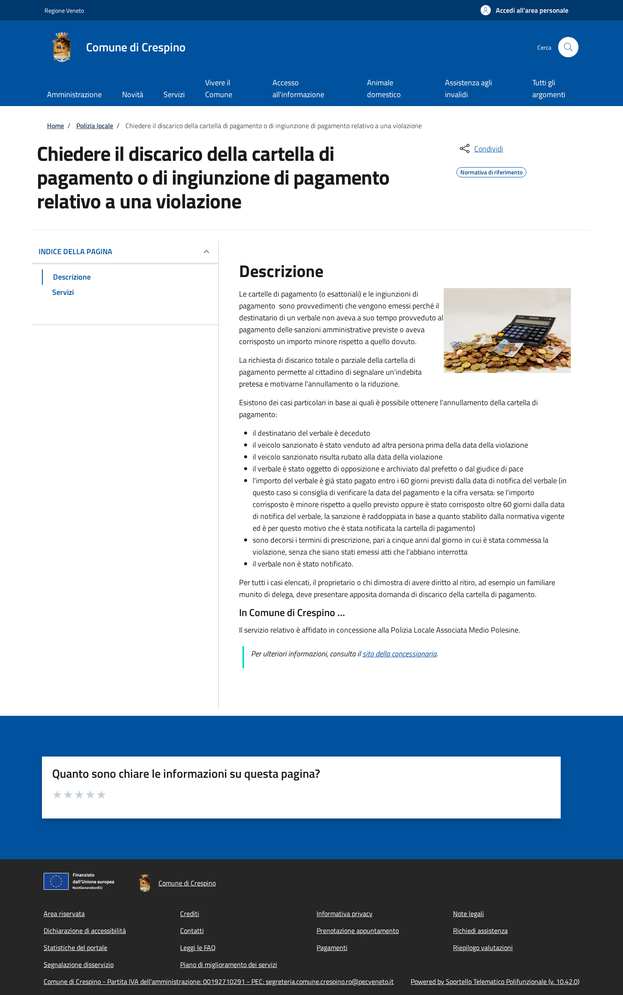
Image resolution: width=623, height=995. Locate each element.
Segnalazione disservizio (79, 964)
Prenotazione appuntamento (358, 930)
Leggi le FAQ (198, 947)
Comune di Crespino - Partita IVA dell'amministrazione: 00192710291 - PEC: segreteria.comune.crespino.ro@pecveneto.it (219, 981)
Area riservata (64, 913)
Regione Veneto (64, 10)
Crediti (189, 913)
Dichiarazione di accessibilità (85, 930)
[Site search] (568, 47)
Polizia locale (94, 126)
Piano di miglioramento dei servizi (228, 964)
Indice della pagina (75, 251)
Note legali (468, 913)
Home (55, 126)
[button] (524, 10)
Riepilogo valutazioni (483, 947)
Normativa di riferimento (491, 171)
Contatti (192, 930)
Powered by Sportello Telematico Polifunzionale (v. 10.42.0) (495, 981)
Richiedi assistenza (480, 930)
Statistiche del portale (75, 947)
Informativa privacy (345, 913)
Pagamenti (332, 947)
